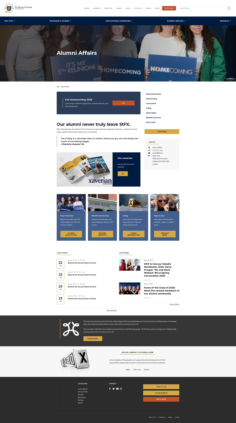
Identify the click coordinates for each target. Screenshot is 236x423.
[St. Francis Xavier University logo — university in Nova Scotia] (18, 8)
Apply (128, 370)
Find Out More (164, 234)
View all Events (112, 310)
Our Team (162, 131)
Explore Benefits (102, 234)
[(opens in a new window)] (110, 389)
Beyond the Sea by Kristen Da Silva (82, 263)
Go (123, 103)
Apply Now (169, 8)
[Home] (58, 86)
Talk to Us (137, 370)
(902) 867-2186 (157, 150)
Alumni (146, 370)
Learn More (92, 339)
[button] (10, 21)
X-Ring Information (133, 234)
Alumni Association (71, 234)
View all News (174, 304)
